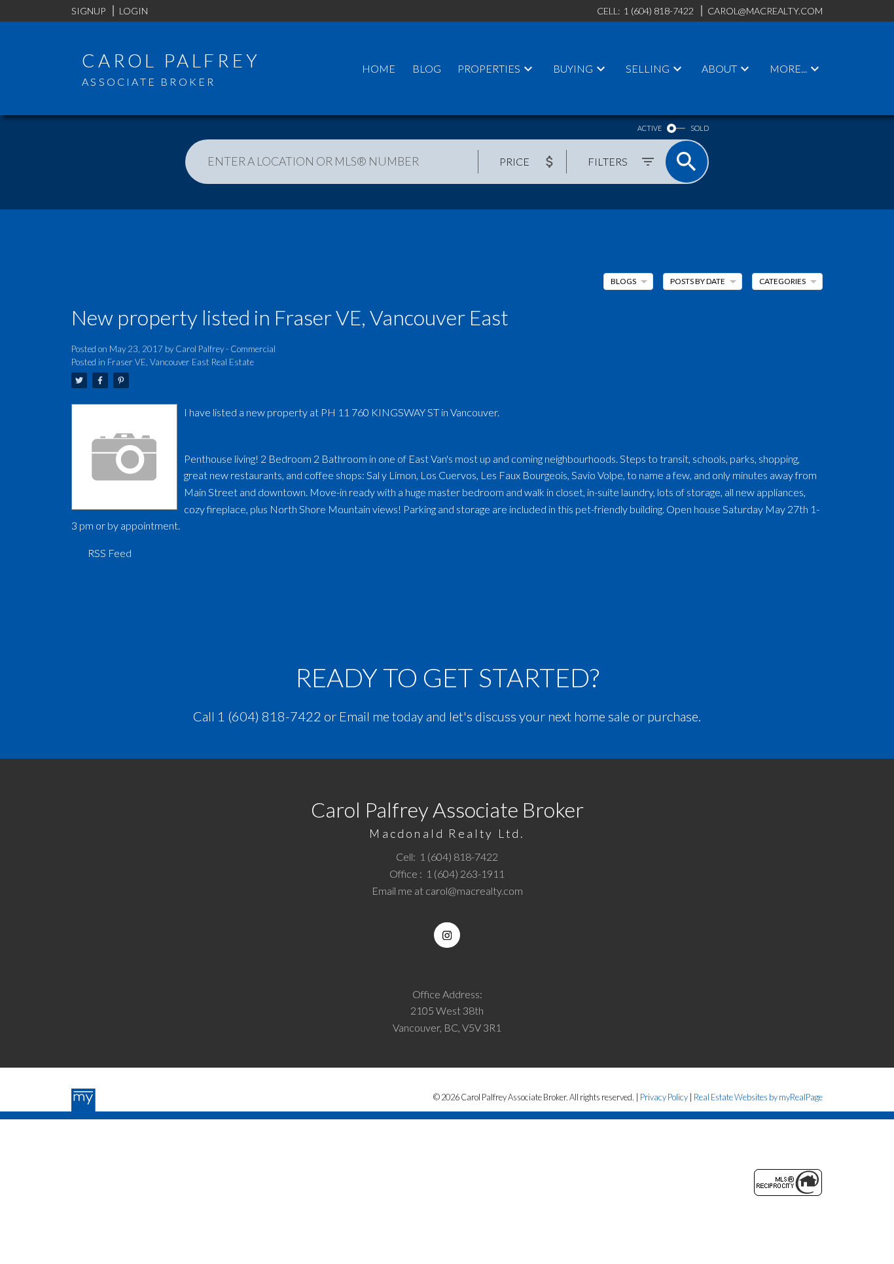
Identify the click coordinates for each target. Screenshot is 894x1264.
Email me (364, 716)
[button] (446, 935)
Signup (88, 10)
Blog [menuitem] (426, 68)
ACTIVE (649, 128)
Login (133, 10)
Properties (488, 68)
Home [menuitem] (378, 68)
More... (788, 68)
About (719, 68)
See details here (220, 435)
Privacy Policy (664, 1097)
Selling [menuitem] (648, 68)
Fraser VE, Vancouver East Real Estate (180, 362)
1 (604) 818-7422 (269, 716)
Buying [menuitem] (573, 68)
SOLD (699, 128)
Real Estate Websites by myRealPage (758, 1097)
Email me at (447, 890)
